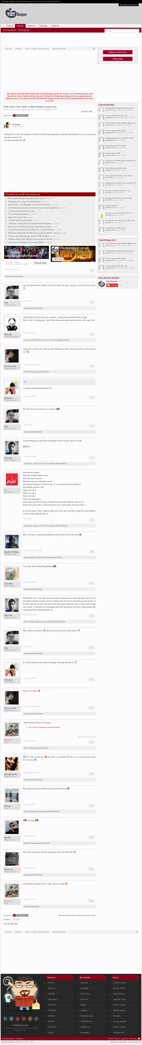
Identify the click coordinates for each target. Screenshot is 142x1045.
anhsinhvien (109, 215)
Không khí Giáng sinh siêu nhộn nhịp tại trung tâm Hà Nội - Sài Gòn (34, 233)
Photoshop (84, 983)
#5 (92, 397)
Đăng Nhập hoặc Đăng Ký (128, 5)
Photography (85, 1033)
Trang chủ (9, 26)
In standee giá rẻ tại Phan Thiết (115, 228)
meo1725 (108, 110)
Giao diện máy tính (8, 1038)
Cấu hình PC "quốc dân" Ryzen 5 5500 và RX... (120, 220)
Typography (84, 988)
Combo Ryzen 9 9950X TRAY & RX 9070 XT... (121, 160)
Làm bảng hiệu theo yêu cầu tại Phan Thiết (119, 138)
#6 (92, 426)
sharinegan (47, 109)
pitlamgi (32, 557)
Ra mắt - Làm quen (119, 1005)
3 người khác (46, 557)
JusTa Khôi (8, 584)
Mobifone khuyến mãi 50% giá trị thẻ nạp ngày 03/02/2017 (30, 239)
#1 (92, 270)
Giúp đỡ (117, 1038)
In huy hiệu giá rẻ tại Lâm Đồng (115, 146)
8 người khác (51, 526)
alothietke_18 (109, 140)
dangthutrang (38, 621)
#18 (91, 837)
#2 (92, 302)
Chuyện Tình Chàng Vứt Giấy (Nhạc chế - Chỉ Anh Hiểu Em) (31, 230)
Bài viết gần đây (23, 30)
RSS (139, 1039)
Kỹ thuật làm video (87, 1016)
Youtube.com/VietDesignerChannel (76, 94)
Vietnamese (19, 1038)
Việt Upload (52, 1010)
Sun (25, 518)
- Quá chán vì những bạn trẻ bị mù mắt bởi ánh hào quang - (30, 223)
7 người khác (53, 340)
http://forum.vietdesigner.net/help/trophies (44, 727)
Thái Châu (8, 276)
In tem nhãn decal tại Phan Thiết (115, 168)
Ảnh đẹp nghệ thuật (119, 1021)
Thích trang (57, 259)
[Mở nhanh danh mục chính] (94, 48)
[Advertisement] (71, 39)
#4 (92, 366)
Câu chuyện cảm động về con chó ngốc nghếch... (26, 242)
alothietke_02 (109, 207)
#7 (92, 458)
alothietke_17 (109, 170)
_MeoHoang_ (28, 463)
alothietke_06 (109, 147)
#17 (91, 805)
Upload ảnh (55, 26)
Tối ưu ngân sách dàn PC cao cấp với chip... (119, 175)
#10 (91, 583)
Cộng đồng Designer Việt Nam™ (17, 1042)
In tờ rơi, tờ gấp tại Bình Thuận (115, 130)
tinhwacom (8, 869)
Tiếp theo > (24, 115)
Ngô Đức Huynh (41, 340)
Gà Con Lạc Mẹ (10, 366)
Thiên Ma (8, 334)
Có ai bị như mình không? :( (19, 214)
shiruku (26, 340)
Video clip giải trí (118, 994)
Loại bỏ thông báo (93, 94)
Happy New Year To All (17, 217)
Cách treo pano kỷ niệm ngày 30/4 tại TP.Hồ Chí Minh (28, 236)
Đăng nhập (118, 59)
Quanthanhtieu (33, 811)
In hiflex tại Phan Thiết (112, 153)
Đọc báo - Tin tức (119, 988)
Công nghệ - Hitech (119, 999)
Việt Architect (52, 999)
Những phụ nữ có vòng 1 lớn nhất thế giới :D (25, 202)
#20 (91, 901)
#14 (91, 708)
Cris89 (26, 372)
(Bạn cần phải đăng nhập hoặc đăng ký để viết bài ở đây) (77, 915)
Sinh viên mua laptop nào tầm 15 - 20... (118, 190)
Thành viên (31, 26)
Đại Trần (32, 340)
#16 (91, 774)
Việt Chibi (51, 994)
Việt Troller (51, 1005)
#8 (92, 520)
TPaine (26, 811)
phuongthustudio (10, 774)
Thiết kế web (85, 1027)
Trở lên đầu (133, 1038)
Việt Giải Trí (52, 1027)
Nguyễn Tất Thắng (11, 552)
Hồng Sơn (27, 741)
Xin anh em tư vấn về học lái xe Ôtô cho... (119, 213)
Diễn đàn (20, 26)
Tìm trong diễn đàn (9, 30)
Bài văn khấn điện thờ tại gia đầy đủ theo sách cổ (26, 198)
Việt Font (51, 983)
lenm (6, 303)
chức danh (87, 134)
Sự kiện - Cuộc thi (119, 1027)
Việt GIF (51, 1033)
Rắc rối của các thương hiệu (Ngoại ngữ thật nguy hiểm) (29, 227)
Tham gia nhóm (40, 263)
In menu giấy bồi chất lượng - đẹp (116, 115)
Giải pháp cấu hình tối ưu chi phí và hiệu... (119, 198)
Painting (83, 1005)
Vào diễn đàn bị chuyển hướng (19, 220)
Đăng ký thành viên (117, 52)
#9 (92, 551)
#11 (91, 616)
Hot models (117, 1016)
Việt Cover (51, 988)
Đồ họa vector (85, 994)
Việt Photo (51, 1016)
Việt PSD (51, 1021)
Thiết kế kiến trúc (86, 1021)
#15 (91, 742)
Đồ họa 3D (84, 999)
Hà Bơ (26, 748)
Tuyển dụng (43, 26)
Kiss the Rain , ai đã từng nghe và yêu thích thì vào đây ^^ (30, 205)
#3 (92, 334)
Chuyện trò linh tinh (26, 109)
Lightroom (84, 1010)
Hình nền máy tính (119, 1010)
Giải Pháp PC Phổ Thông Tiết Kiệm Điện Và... (120, 108)
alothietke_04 (109, 155)
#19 (91, 869)
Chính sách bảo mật (134, 1042)
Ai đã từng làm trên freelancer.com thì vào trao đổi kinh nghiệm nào (33, 208)
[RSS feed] (30, 1020)
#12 (91, 647)
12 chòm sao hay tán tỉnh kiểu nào (21, 211)
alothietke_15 (109, 117)
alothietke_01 (109, 132)
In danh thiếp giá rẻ (111, 205)
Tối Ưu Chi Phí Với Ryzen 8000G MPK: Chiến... (121, 123)
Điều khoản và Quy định (119, 1042)
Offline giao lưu (118, 1033)
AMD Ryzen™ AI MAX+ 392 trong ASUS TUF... (121, 183)
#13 (91, 679)
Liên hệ (110, 1038)
